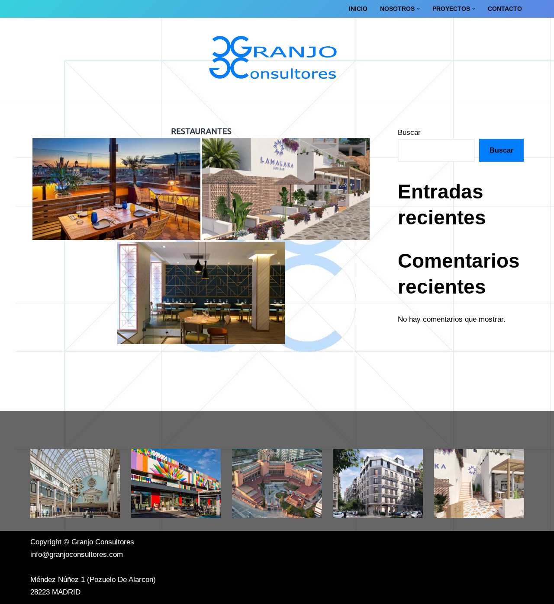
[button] (418, 8)
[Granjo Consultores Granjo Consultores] (277, 59)
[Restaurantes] (479, 483)
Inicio (358, 9)
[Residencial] (378, 483)
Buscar (409, 132)
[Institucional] (277, 483)
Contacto (505, 9)
